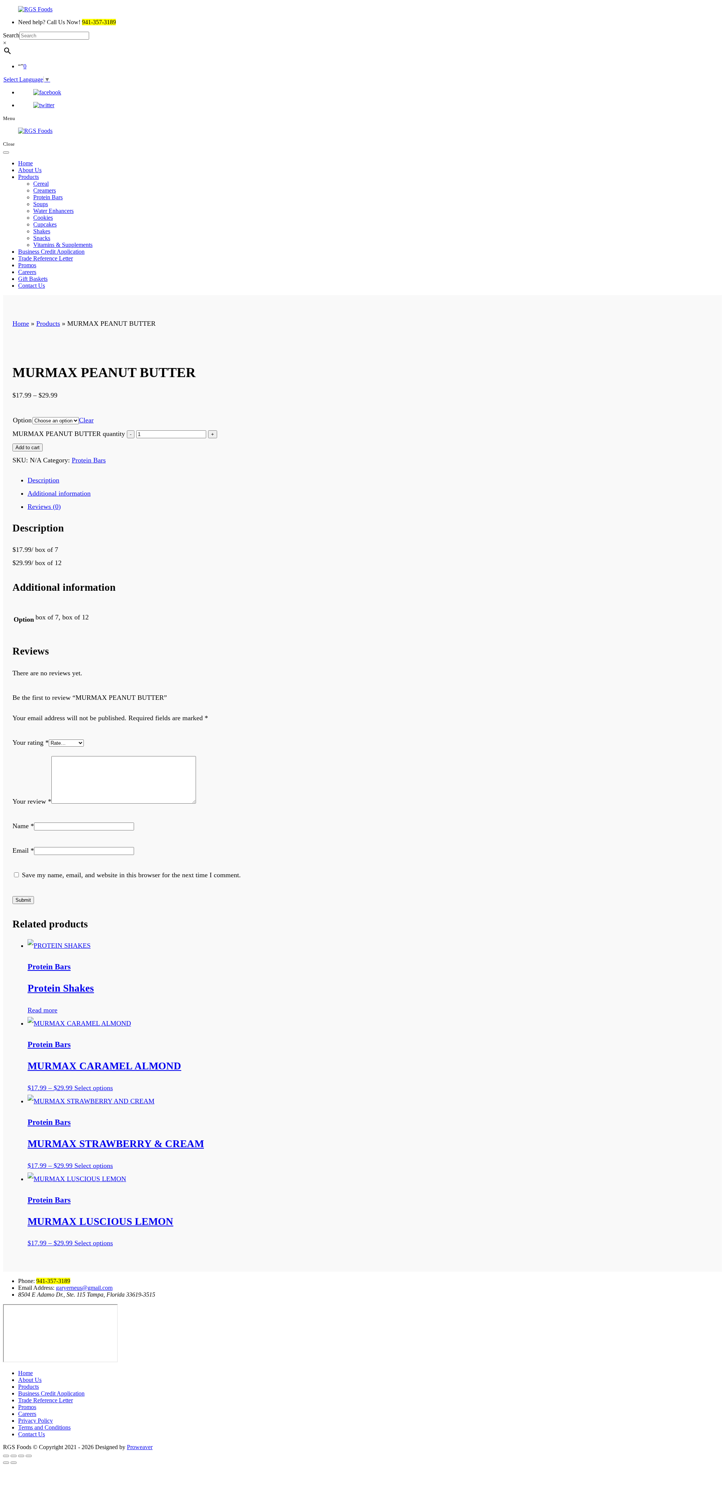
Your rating (30, 742)
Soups (40, 204)
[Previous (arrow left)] (6, 1463)
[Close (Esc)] (6, 1456)
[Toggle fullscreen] (21, 1456)
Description (43, 480)
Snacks (41, 238)
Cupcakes (45, 224)
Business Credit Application (51, 251)
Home (25, 163)
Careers (27, 272)
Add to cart (27, 447)
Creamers (44, 190)
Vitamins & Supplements (63, 245)
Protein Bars (48, 197)
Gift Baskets (33, 279)
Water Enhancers (53, 211)
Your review (31, 801)
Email (23, 850)
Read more (42, 1010)
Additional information (59, 493)
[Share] (14, 1456)
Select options (93, 1088)
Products (28, 177)
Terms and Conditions (44, 1427)
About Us (30, 170)
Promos (27, 265)
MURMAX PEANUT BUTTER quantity (68, 433)
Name (23, 826)
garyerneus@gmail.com (84, 1288)
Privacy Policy (35, 1420)
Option (22, 420)
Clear (86, 420)
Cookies (43, 217)
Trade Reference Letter (45, 258)
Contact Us (31, 285)
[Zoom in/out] (29, 1456)
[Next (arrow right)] (14, 1463)
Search (11, 35)
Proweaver (140, 1447)
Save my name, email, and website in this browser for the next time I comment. (131, 875)
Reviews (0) (44, 506)
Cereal (41, 183)
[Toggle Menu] (6, 152)
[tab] (370, 480)
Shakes (41, 231)
